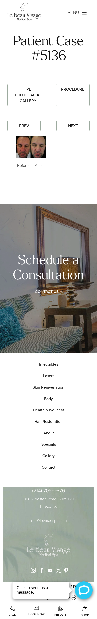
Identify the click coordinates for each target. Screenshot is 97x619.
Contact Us (47, 291)
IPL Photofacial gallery (28, 95)
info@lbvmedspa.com (48, 520)
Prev (24, 126)
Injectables (48, 364)
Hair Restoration (48, 421)
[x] (57, 571)
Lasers (48, 376)
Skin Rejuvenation (48, 387)
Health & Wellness (48, 410)
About (48, 433)
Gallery (48, 456)
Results (60, 614)
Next (73, 126)
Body (48, 398)
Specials (48, 444)
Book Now (36, 614)
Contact (48, 467)
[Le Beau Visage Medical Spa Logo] (27, 13)
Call (12, 614)
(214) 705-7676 (48, 491)
